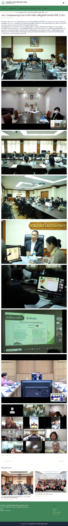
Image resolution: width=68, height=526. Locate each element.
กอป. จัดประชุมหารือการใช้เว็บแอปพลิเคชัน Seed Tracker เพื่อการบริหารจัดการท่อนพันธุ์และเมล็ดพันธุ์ (16, 497)
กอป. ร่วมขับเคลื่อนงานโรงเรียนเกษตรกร (44, 494)
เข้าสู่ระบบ (55, 509)
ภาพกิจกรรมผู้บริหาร (5, 499)
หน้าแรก (4, 8)
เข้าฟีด (54, 510)
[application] (16, 8)
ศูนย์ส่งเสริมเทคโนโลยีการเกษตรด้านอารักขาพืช (29, 8)
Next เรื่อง (62, 461)
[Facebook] (63, 3)
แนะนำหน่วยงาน (12, 8)
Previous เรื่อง (7, 461)
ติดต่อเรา (46, 8)
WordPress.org (56, 514)
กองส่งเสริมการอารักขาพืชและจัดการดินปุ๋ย (16, 2)
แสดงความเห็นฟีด (57, 512)
